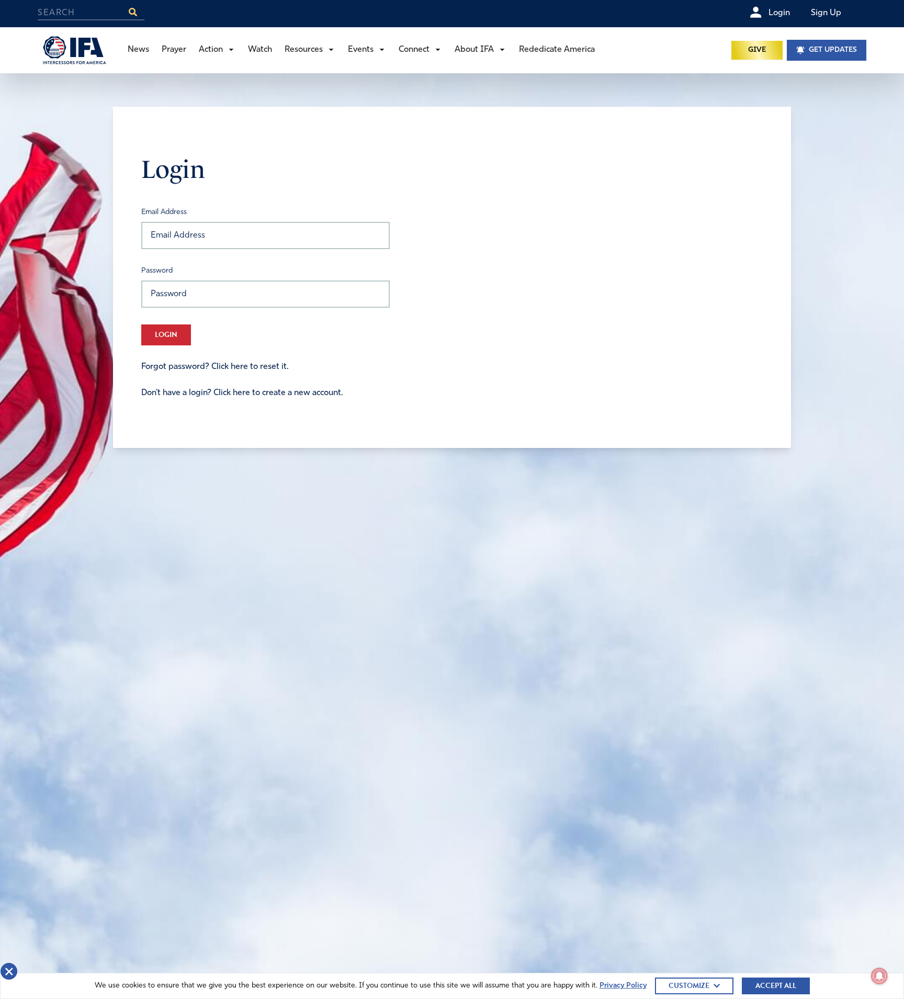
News (138, 50)
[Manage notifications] (879, 976)
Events (361, 50)
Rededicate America (557, 50)
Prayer (174, 50)
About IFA (474, 50)
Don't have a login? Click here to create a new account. (242, 393)
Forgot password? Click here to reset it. (215, 367)
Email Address (164, 212)
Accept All (775, 985)
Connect (414, 50)
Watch (260, 50)
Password (157, 271)
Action (211, 50)
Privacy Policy (623, 986)
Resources (304, 50)
